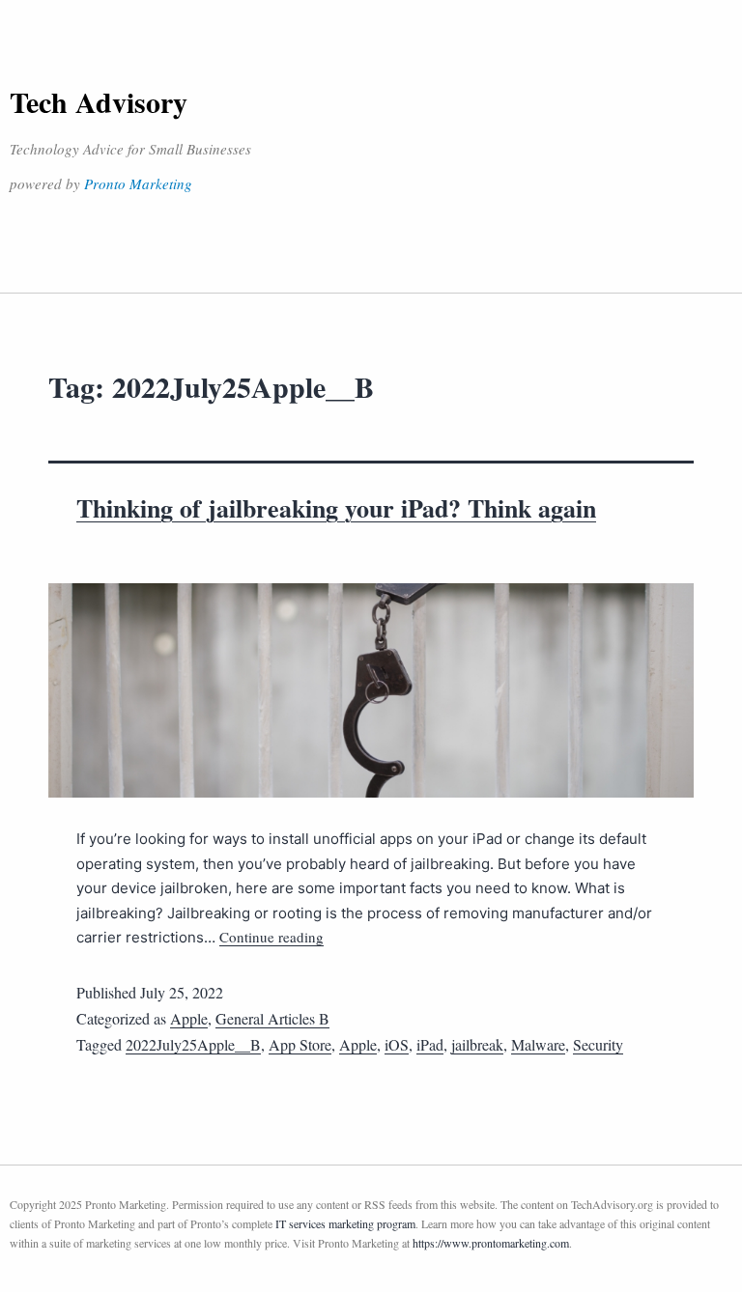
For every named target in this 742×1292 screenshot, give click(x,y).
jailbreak (477, 1044)
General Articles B (272, 1018)
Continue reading (271, 936)
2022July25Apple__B (193, 1044)
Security (598, 1044)
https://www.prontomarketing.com (491, 1242)
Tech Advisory (98, 101)
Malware (538, 1044)
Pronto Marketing (138, 183)
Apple (189, 1018)
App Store (300, 1044)
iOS (397, 1044)
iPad (429, 1044)
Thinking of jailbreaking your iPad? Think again (336, 508)
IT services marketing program (345, 1223)
